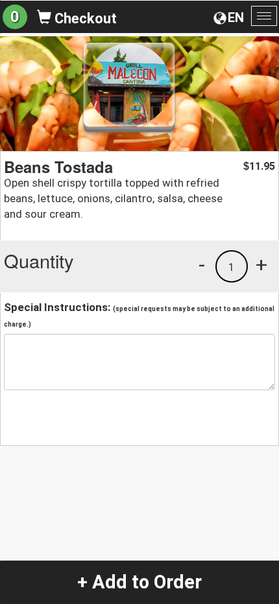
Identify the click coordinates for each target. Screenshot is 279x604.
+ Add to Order (139, 582)
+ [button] (261, 264)
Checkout (84, 18)
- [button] (202, 264)
